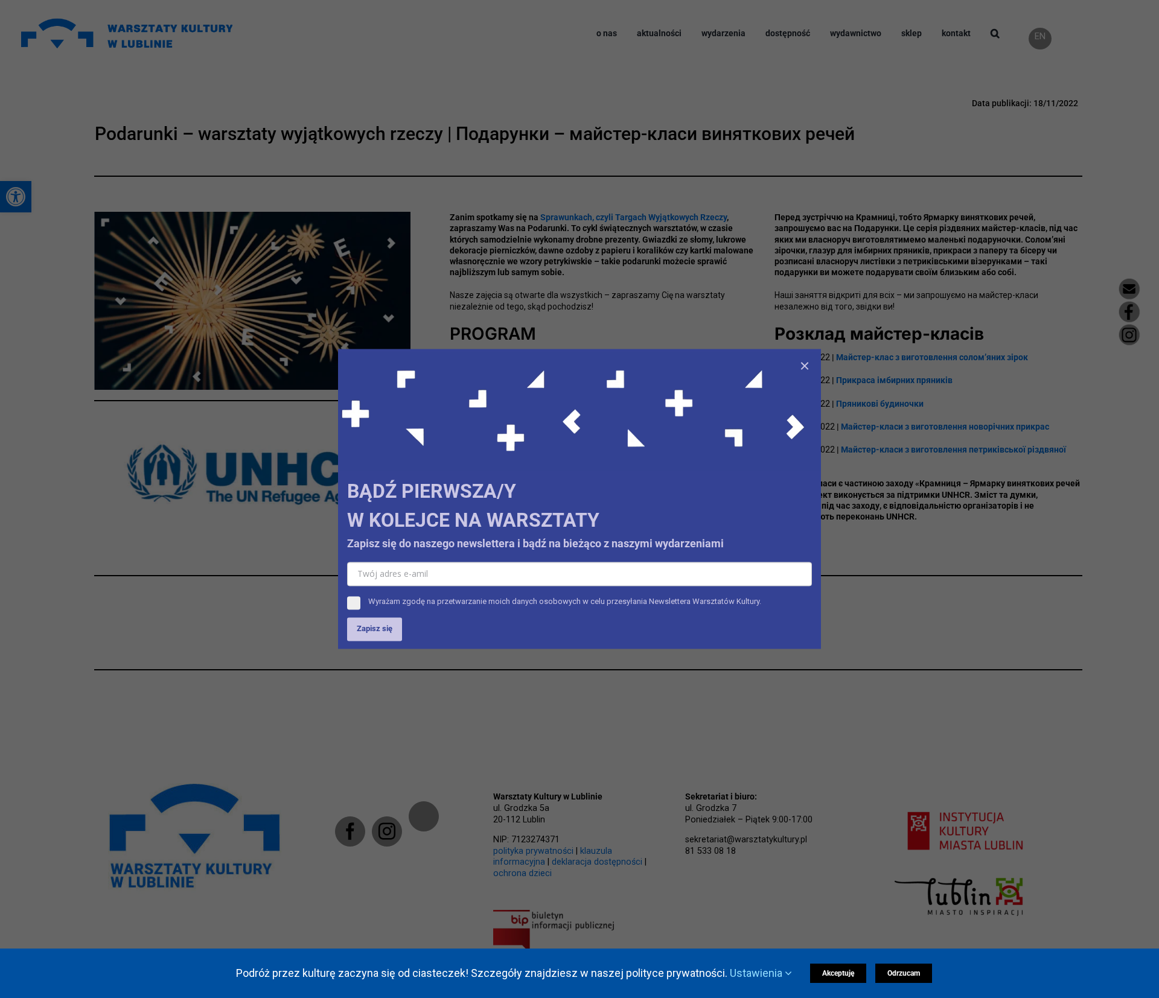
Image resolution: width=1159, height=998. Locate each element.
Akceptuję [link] (838, 973)
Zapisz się (374, 629)
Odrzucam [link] (903, 973)
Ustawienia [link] (757, 973)
